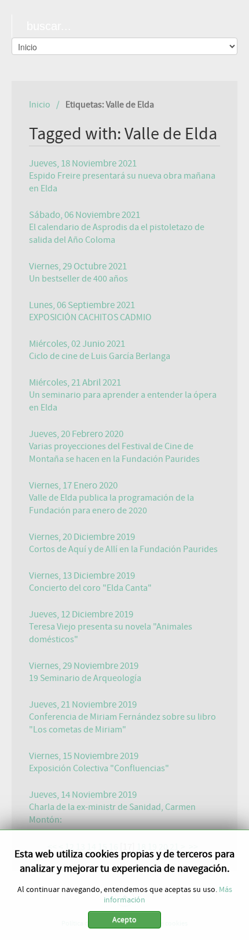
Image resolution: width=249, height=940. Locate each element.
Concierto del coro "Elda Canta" (90, 588)
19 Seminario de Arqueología (85, 678)
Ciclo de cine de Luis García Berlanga (99, 356)
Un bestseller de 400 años (78, 278)
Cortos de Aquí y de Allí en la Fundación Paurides (123, 549)
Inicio (39, 104)
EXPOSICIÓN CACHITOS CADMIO (90, 317)
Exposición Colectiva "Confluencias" (99, 768)
